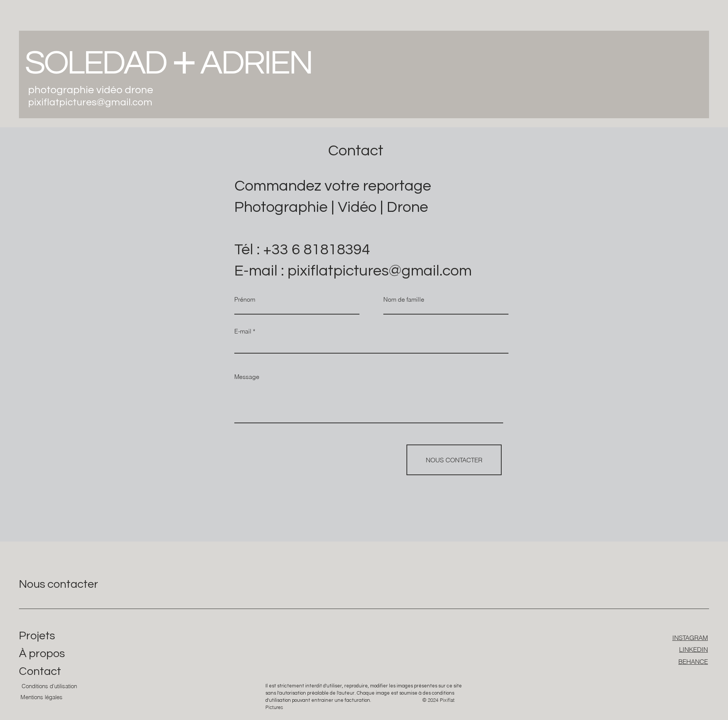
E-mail (242, 331)
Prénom (244, 299)
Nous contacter (58, 584)
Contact (40, 671)
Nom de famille (403, 299)
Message (246, 377)
